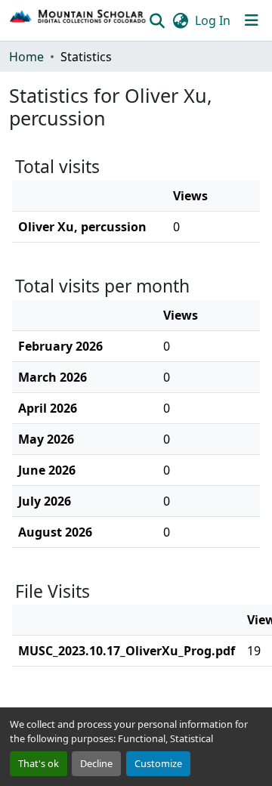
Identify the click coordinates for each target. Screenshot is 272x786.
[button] (78, 20)
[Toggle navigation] (251, 20)
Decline (96, 763)
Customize (158, 763)
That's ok (38, 763)
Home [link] (26, 56)
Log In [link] (212, 20)
